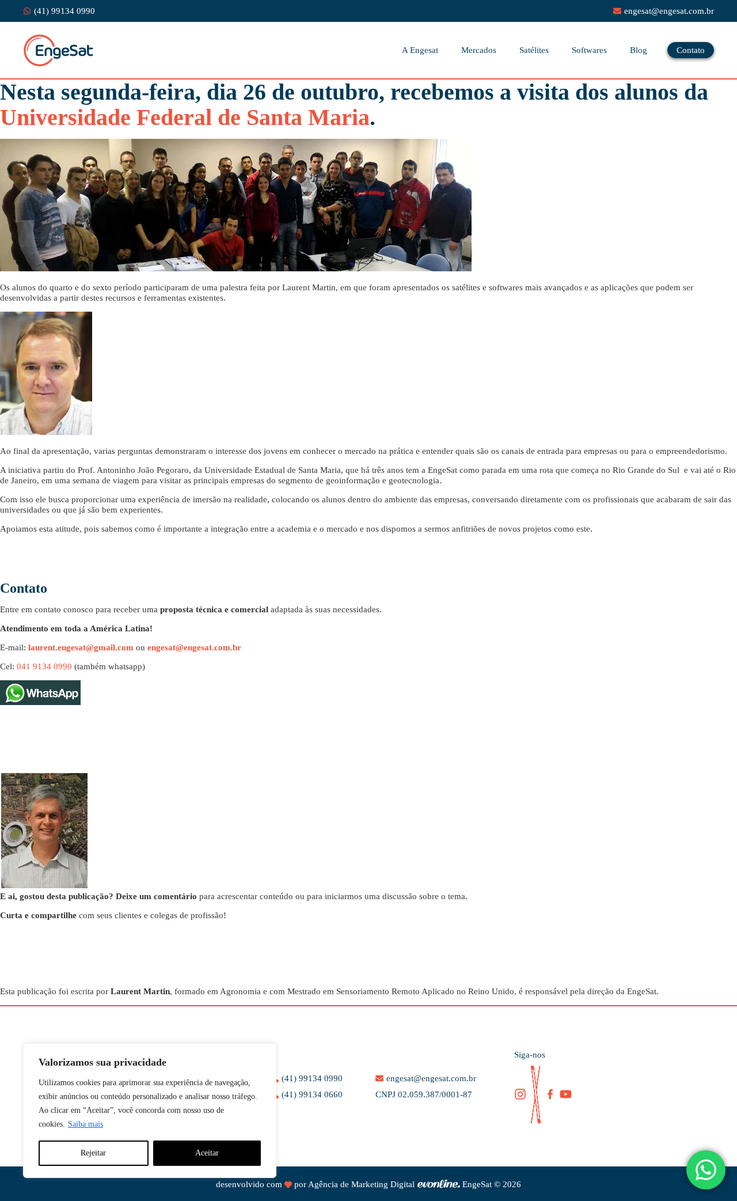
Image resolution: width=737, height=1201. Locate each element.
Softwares (589, 50)
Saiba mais (85, 1124)
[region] (149, 1110)
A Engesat (420, 50)
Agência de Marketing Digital (361, 1184)
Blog (638, 50)
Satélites (534, 50)
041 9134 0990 (44, 666)
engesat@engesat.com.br (194, 647)
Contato (691, 50)
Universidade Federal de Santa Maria (185, 117)
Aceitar (207, 1153)
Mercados (478, 50)
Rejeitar (93, 1153)
